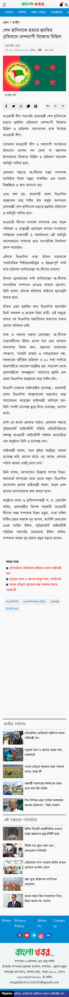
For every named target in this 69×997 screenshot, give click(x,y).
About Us (42, 923)
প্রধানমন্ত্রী (55, 602)
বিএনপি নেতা (12, 609)
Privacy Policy (20, 923)
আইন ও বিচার (38, 12)
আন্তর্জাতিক (56, 12)
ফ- (55, 106)
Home (6, 921)
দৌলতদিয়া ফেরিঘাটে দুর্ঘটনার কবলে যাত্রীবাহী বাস (33, 994)
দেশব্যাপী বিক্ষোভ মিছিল (34, 602)
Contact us (59, 923)
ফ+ (48, 106)
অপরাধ (9, 12)
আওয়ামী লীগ (12, 602)
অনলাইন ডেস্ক (12, 46)
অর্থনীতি (22, 12)
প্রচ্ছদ (6, 22)
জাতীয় (16, 22)
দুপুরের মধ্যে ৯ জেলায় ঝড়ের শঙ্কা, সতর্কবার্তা (35, 579)
